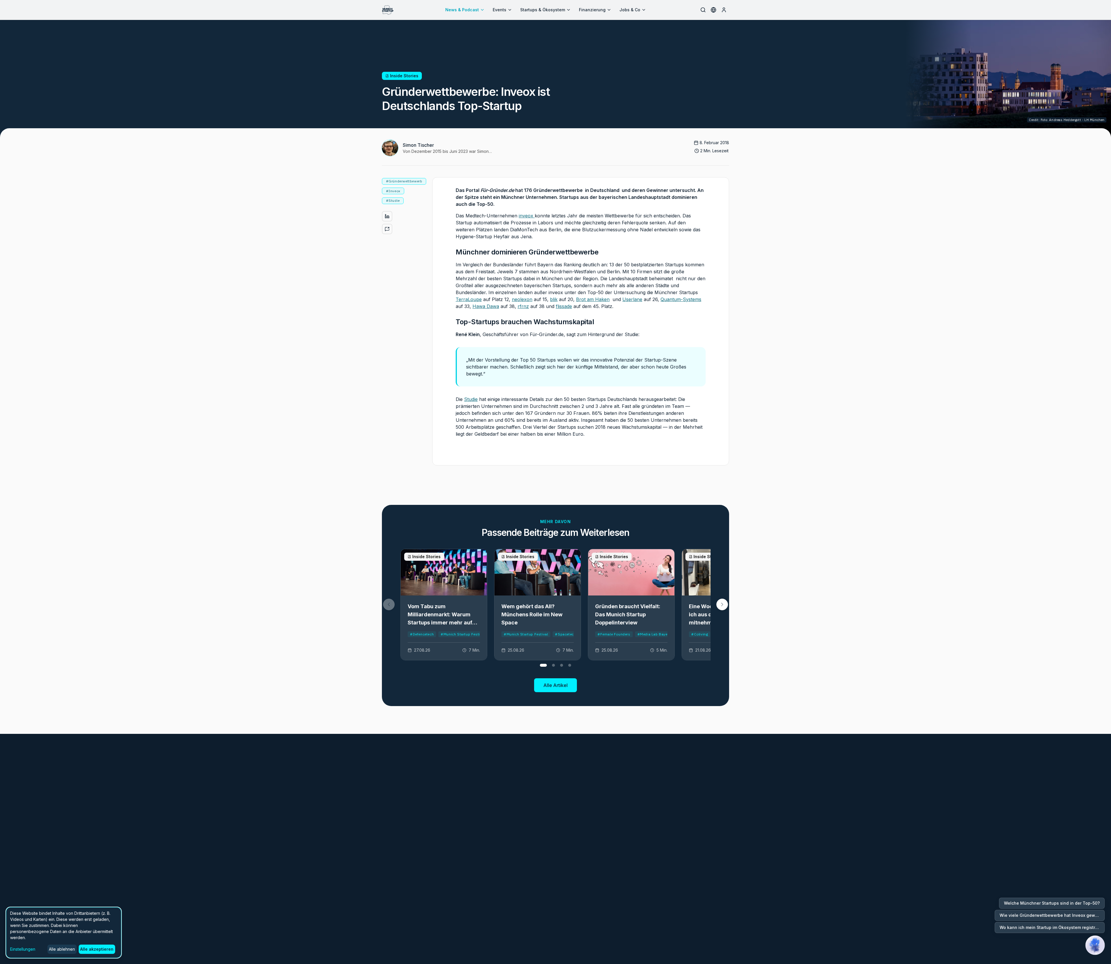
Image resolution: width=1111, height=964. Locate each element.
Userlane (632, 299)
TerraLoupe (469, 299)
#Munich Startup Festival (463, 634)
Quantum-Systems (681, 299)
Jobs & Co (629, 9)
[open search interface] (703, 10)
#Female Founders (613, 634)
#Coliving (699, 634)
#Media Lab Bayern (654, 634)
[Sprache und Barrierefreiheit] (713, 10)
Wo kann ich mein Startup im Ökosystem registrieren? (1052, 927)
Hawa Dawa (485, 306)
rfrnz (523, 306)
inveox (527, 216)
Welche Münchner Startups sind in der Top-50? (1052, 903)
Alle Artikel (555, 685)
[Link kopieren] (387, 229)
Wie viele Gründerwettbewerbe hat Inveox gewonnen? (1052, 915)
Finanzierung (592, 9)
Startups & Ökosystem (542, 9)
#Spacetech (565, 634)
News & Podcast (462, 9)
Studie (471, 399)
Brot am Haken (593, 299)
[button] (722, 604)
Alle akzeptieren (96, 949)
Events (499, 9)
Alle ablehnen (62, 949)
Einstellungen (22, 949)
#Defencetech (422, 634)
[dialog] (64, 932)
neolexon (522, 299)
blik (554, 299)
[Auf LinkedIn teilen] (387, 216)
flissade (564, 306)
